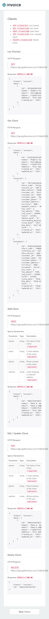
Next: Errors (24, 611)
